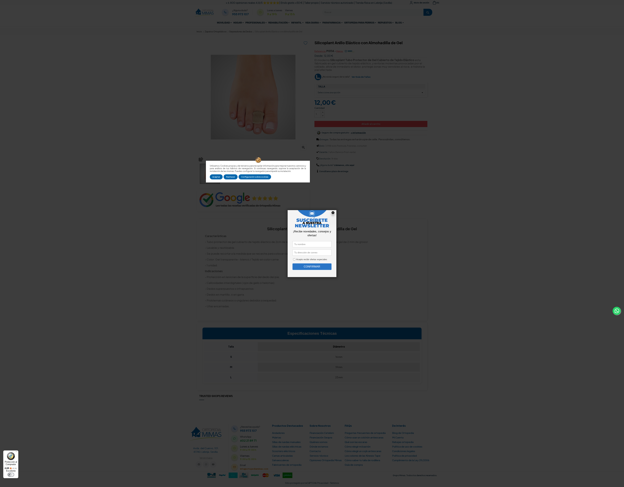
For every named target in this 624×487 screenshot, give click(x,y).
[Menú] (16, 452)
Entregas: (324, 139)
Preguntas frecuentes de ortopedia (365, 432)
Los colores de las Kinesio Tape (362, 455)
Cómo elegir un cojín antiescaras (363, 451)
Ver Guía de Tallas (361, 77)
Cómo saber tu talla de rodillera (362, 460)
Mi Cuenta (397, 437)
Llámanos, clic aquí (344, 165)
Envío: (322, 146)
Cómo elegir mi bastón (357, 446)
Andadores (278, 432)
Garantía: (323, 152)
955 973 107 (240, 14)
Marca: (339, 51)
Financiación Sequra (321, 437)
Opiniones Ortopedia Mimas (326, 460)
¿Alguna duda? (326, 165)
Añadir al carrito (371, 123)
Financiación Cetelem (322, 432)
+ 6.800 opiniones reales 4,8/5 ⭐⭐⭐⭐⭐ (252, 2)
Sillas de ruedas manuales (286, 441)
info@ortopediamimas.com (254, 469)
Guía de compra (354, 464)
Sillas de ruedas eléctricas (286, 446)
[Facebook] (199, 464)
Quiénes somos (318, 441)
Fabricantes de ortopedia (286, 464)
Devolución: (325, 158)
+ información (358, 133)
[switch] (11, 475)
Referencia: (320, 51)
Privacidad (322, 483)
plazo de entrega (333, 171)
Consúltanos (325, 171)
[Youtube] (213, 464)
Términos (334, 483)
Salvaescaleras (280, 460)
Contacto (315, 451)
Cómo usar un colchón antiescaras (364, 437)
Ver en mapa (206, 457)
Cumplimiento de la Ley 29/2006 (410, 460)
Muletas (276, 437)
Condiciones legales (403, 451)
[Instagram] (206, 464)
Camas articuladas (282, 455)
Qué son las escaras (356, 441)
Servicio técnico (319, 455)
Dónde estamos (319, 446)
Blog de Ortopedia (403, 432)
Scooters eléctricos (283, 451)
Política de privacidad (404, 455)
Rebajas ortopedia (403, 441)
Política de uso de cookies (407, 446)
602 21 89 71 (248, 440)
